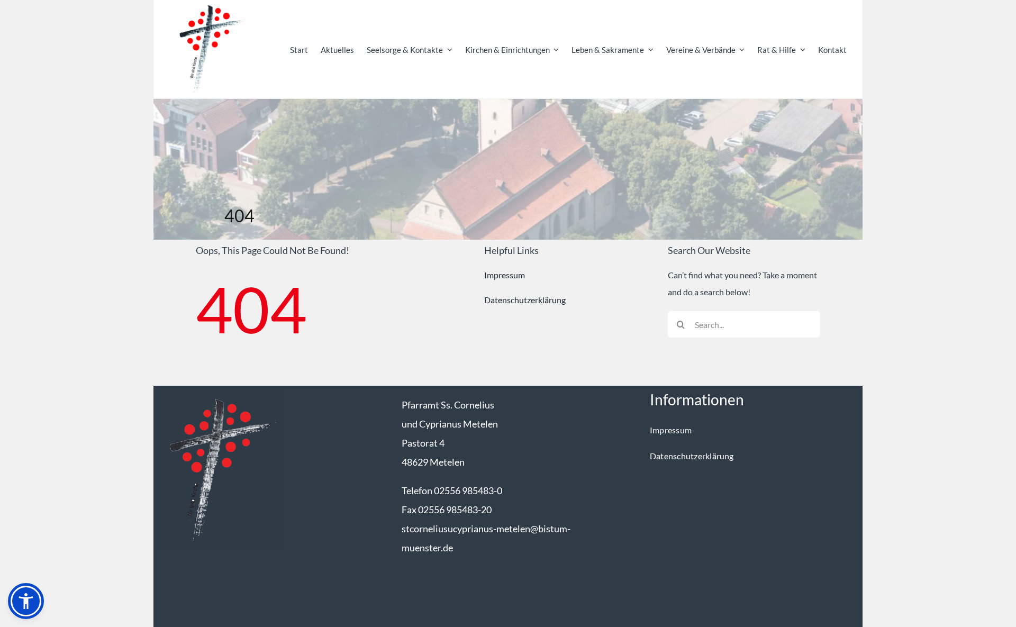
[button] (26, 601)
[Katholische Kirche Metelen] (217, 395)
